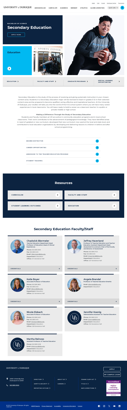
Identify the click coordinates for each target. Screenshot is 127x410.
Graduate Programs (77, 81)
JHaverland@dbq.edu (95, 256)
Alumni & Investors (97, 8)
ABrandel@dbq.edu (94, 284)
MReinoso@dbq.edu (38, 346)
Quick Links (112, 7)
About (61, 379)
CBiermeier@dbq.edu (38, 254)
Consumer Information (69, 406)
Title (84, 384)
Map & (87, 388)
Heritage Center (111, 3)
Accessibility (57, 406)
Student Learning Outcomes (26, 206)
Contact (80, 406)
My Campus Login (112, 374)
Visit (98, 3)
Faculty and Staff (45, 81)
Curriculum (17, 195)
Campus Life (53, 8)
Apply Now (16, 35)
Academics (64, 8)
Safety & (41, 384)
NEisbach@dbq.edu (37, 322)
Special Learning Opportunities (105, 81)
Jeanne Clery (87, 379)
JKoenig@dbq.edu (94, 319)
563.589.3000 (14, 385)
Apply (93, 3)
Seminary (74, 8)
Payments (121, 3)
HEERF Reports (35, 406)
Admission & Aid (40, 8)
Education (13, 52)
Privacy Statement (47, 406)
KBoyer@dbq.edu (37, 289)
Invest (103, 3)
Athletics (83, 8)
